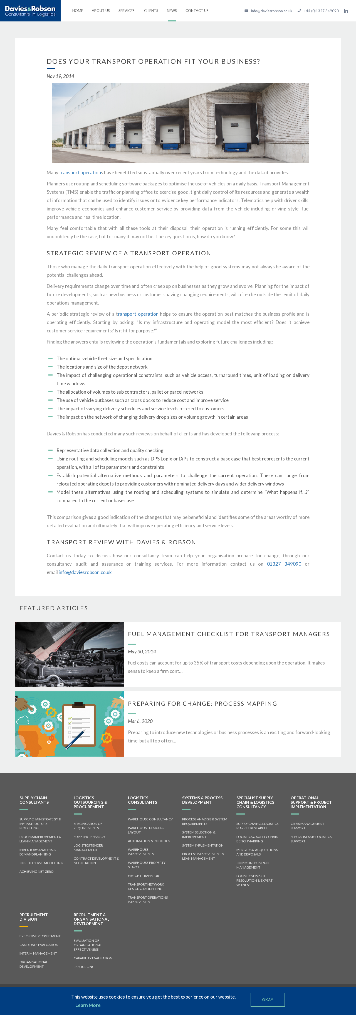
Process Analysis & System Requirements (204, 821)
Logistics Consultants (142, 800)
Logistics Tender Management (88, 847)
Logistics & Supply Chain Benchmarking (257, 839)
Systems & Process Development (202, 800)
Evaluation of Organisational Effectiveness (88, 945)
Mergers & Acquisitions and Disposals (257, 852)
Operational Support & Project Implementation (311, 802)
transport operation (80, 172)
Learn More (88, 1005)
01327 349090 (284, 564)
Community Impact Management (253, 865)
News (172, 10)
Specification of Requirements (88, 826)
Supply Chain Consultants (34, 800)
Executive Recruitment (40, 936)
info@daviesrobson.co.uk (85, 572)
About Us (101, 10)
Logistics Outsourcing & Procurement (90, 802)
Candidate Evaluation (38, 945)
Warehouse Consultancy (150, 819)
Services (125, 14)
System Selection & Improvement (199, 834)
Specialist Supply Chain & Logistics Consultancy (255, 802)
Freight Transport (144, 876)
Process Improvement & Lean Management (40, 839)
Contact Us (197, 10)
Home (77, 10)
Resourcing (84, 967)
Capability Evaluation (93, 958)
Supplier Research (89, 837)
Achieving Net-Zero (36, 871)
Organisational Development (33, 964)
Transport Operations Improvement (148, 899)
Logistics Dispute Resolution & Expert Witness (254, 880)
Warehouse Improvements (141, 851)
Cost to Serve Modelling (41, 863)
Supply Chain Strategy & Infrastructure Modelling (40, 823)
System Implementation (203, 845)
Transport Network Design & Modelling (146, 886)
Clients (151, 10)
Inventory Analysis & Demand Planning (37, 852)
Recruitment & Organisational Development (91, 919)
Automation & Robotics (149, 841)
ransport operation (138, 314)
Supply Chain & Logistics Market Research (257, 826)
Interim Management (38, 953)
